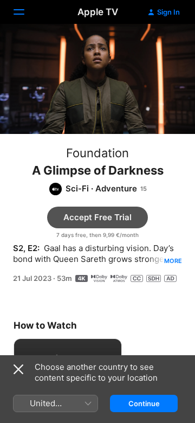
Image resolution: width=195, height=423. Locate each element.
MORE (173, 261)
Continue (144, 403)
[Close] (18, 369)
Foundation (97, 153)
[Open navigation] (25, 12)
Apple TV (97, 12)
